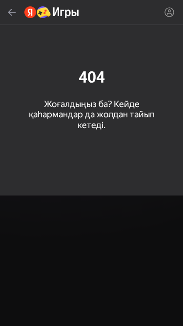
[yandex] (52, 12)
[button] (91, 163)
